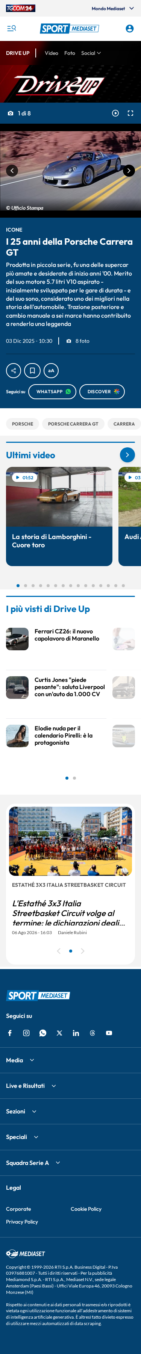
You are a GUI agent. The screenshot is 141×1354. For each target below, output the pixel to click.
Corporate (18, 1209)
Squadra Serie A (27, 1162)
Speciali (16, 1136)
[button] (71, 29)
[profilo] (129, 28)
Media (14, 1060)
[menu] (11, 28)
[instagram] (26, 1033)
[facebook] (10, 1033)
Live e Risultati (25, 1085)
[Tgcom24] (20, 8)
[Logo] (71, 29)
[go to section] (127, 454)
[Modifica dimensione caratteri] (51, 370)
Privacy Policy (22, 1221)
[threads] (92, 1033)
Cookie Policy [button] (86, 1209)
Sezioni (15, 1111)
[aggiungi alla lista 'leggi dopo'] (32, 370)
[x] (59, 1033)
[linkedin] (76, 1033)
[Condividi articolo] (13, 370)
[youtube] (109, 1033)
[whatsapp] (43, 1033)
